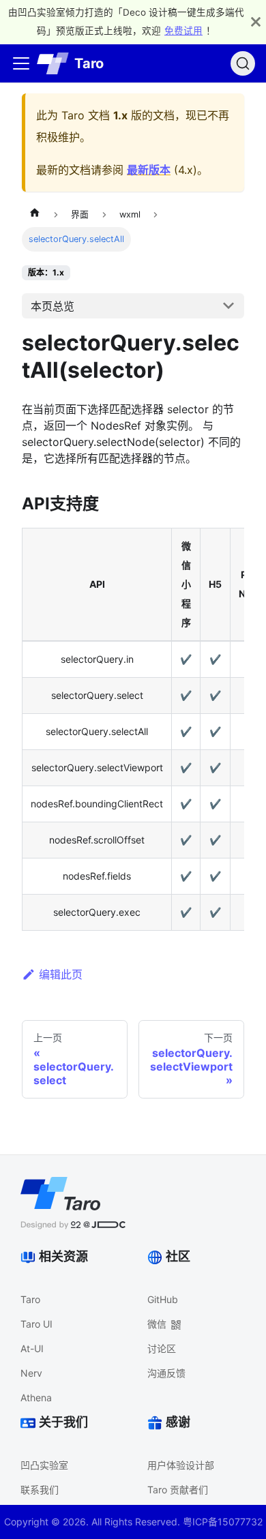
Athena (36, 1397)
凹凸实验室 (44, 1465)
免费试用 (183, 30)
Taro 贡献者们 (177, 1489)
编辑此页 (61, 974)
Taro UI (36, 1324)
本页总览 (52, 306)
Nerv (31, 1373)
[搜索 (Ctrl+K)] (243, 63)
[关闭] (256, 22)
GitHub (162, 1299)
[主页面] (35, 215)
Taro (30, 1299)
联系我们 (39, 1489)
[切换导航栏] (21, 63)
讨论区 (161, 1348)
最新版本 (149, 170)
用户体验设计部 (180, 1465)
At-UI (32, 1348)
